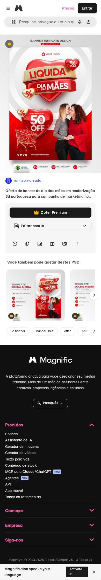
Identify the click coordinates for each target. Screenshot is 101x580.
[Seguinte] (94, 295)
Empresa (14, 525)
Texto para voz (17, 459)
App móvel (14, 490)
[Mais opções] (77, 244)
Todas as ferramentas (23, 497)
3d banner (18, 331)
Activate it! (75, 571)
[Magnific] (50, 361)
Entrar (87, 8)
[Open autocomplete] (11, 22)
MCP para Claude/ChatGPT (32, 471)
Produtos (14, 424)
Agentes (16, 478)
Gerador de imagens (22, 446)
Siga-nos (14, 540)
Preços (68, 8)
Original (33, 44)
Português (50, 403)
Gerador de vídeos (20, 452)
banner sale (44, 331)
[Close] (94, 572)
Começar (14, 510)
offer (67, 331)
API (8, 484)
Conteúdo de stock (21, 465)
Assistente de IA (18, 440)
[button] (50, 403)
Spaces (11, 434)
